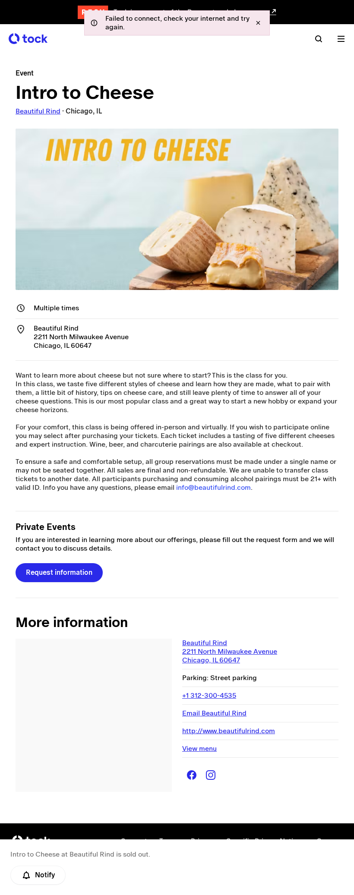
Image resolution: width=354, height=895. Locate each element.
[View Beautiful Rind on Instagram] (210, 775)
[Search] (318, 38)
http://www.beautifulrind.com (228, 731)
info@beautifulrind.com (213, 487)
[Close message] (258, 23)
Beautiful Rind (38, 111)
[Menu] (341, 38)
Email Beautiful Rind (214, 713)
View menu (199, 748)
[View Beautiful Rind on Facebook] (191, 775)
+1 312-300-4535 (209, 695)
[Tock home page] (28, 38)
